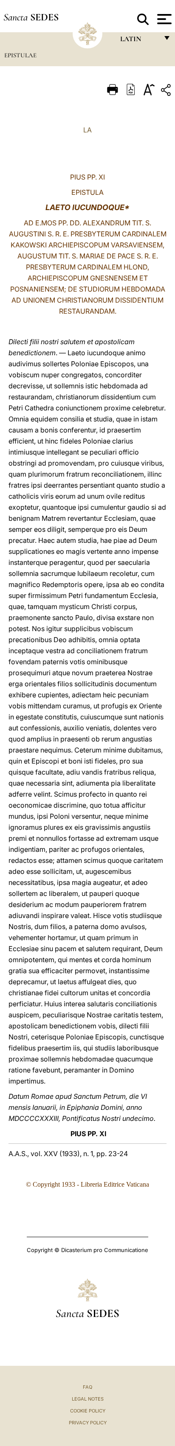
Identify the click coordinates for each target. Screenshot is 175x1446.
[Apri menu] (163, 19)
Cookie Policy (87, 1411)
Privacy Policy (88, 1423)
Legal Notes (88, 1399)
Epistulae (20, 55)
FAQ (87, 1387)
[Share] (167, 91)
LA (87, 130)
